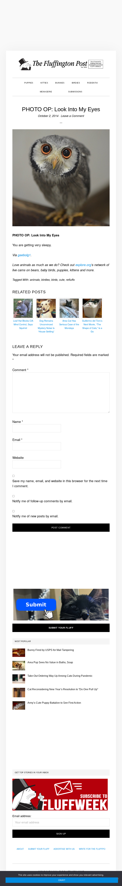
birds (54, 280)
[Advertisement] (61, 25)
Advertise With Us (64, 848)
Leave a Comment (72, 116)
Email (17, 439)
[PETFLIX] (60, 91)
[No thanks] (118, 878)
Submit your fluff (61, 627)
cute (61, 280)
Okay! (61, 880)
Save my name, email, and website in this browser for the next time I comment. (59, 483)
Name (17, 421)
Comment (20, 369)
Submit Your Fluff (38, 848)
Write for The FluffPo (92, 848)
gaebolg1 (24, 255)
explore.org (83, 264)
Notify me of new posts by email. (35, 516)
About (20, 848)
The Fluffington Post (61, 64)
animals (35, 280)
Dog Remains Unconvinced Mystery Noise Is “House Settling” (46, 326)
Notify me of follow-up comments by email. (42, 501)
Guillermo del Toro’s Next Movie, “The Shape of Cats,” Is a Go (92, 326)
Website (18, 457)
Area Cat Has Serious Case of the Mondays (69, 324)
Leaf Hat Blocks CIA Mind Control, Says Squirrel (23, 324)
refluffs (70, 280)
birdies (45, 280)
